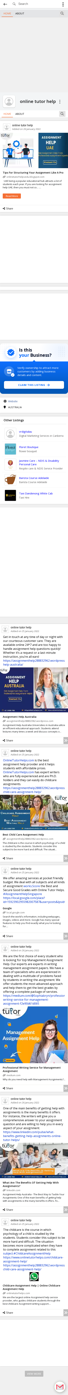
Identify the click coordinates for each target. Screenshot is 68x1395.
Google (7, 908)
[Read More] (65, 740)
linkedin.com (13, 1190)
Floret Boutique (28, 447)
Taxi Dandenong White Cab (36, 493)
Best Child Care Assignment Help (23, 834)
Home (7, 13)
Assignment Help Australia (19, 716)
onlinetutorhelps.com (18, 1293)
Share (9, 208)
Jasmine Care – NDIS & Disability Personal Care (39, 462)
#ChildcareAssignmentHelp (32, 1253)
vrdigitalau (25, 431)
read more (12, 196)
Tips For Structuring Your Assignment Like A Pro (33, 172)
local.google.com (16, 912)
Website (13, 401)
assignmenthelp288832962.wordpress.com (30, 721)
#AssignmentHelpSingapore (22, 894)
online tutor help (22, 125)
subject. (8, 1253)
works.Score (31, 886)
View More (34, 1373)
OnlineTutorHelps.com (18, 760)
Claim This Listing (31, 385)
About (19, 13)
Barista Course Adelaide (34, 478)
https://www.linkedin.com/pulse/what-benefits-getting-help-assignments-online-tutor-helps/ (32, 1136)
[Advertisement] (34, 54)
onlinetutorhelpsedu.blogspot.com (25, 176)
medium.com (13, 1075)
